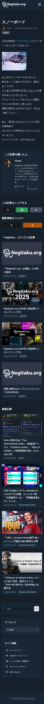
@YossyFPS (32, 188)
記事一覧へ (19, 187)
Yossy (18, 160)
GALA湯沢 (23, 40)
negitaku (6, 32)
